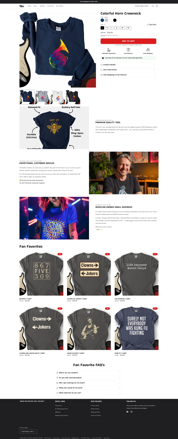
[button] (35, 6)
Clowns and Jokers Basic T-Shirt (32, 353)
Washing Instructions (61, 415)
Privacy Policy (95, 406)
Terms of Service (96, 415)
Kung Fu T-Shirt (121, 353)
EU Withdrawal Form (61, 409)
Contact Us (58, 406)
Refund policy (47, 438)
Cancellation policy (85, 438)
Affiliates (58, 412)
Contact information (97, 438)
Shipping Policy (95, 412)
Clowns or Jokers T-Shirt (77, 299)
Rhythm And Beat (28, 438)
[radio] (102, 20)
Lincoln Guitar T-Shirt (75, 353)
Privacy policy (56, 438)
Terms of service (65, 438)
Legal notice (107, 438)
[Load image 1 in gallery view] (27, 97)
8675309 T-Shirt (25, 299)
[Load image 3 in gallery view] (58, 97)
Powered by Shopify (38, 438)
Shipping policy (75, 438)
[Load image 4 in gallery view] (73, 97)
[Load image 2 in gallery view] (42, 97)
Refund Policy (95, 409)
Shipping (103, 35)
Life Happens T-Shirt (123, 299)
